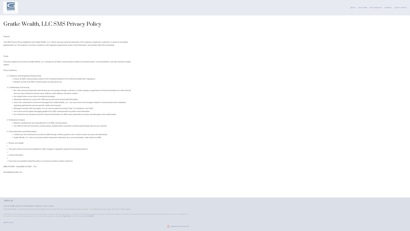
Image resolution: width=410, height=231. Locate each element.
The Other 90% (375, 8)
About (353, 8)
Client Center (400, 8)
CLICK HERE (90, 216)
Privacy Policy (66, 216)
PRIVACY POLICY (8, 222)
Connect (388, 8)
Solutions (362, 8)
